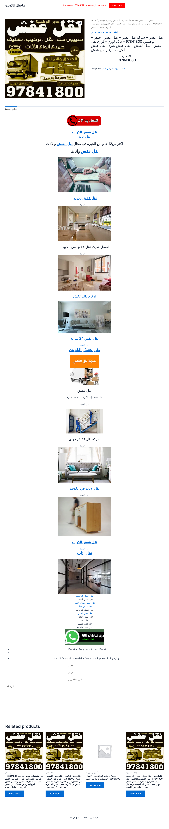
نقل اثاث (84, 136)
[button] (117, 5)
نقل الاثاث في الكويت (84, 488)
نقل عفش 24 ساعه (85, 338)
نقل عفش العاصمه (84, 596)
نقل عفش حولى (84, 606)
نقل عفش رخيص (84, 198)
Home (93, 20)
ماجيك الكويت (15, 5)
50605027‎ (79, 5)
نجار (102, 32)
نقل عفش (153, 20)
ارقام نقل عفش (84, 296)
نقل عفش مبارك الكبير (84, 603)
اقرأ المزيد (84, 345)
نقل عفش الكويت (84, 132)
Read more (14, 793)
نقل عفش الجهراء (84, 613)
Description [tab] (11, 109)
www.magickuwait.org (96, 5)
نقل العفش (65, 144)
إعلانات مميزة (112, 32)
